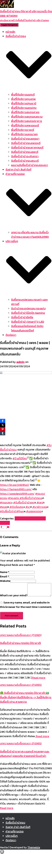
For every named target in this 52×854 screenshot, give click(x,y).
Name (4, 572)
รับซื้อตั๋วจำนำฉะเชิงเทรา (25, 156)
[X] (2, 425)
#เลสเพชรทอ (33, 511)
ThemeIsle (33, 847)
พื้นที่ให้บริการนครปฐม (23, 108)
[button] (29, 90)
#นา (27, 507)
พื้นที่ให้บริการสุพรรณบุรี (25, 125)
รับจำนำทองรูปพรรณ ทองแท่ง (28, 308)
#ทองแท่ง (13, 498)
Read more (38, 678)
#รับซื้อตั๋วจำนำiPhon (12, 511)
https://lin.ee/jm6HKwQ (14, 485)
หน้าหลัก (10, 32)
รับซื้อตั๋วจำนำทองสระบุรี (25, 161)
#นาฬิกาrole (39, 507)
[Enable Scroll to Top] (2, 852)
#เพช (39, 502)
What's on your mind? (13, 595)
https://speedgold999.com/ (17, 494)
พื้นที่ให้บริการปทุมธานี (23, 103)
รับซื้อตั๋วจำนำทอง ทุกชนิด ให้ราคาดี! (20, 643)
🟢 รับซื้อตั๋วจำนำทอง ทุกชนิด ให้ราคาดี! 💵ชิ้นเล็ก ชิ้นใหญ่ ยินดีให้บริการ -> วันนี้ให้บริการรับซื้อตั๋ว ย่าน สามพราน (25, 697)
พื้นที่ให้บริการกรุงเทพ (23, 99)
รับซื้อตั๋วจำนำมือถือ (22, 317)
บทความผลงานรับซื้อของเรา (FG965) (21, 635)
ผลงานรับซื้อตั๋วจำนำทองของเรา (29, 165)
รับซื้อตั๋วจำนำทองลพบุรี (24, 152)
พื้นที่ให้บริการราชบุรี (22, 130)
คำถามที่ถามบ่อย (15, 831)
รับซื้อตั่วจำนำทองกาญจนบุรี (27, 147)
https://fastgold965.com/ (16, 489)
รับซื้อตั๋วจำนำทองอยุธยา (25, 139)
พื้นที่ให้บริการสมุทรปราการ (26, 121)
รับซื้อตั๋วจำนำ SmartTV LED (27, 322)
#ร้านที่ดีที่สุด (20, 458)
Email (4, 576)
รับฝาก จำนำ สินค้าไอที (18, 169)
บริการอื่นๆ (12, 836)
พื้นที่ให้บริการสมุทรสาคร (25, 112)
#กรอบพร (6, 502)
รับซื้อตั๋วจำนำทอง (15, 823)
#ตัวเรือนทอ (16, 507)
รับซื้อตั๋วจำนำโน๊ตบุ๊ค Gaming (28, 313)
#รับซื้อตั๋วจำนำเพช (24, 502)
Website (5, 581)
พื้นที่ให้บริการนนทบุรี (23, 94)
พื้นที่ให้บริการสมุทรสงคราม (27, 117)
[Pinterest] (2, 429)
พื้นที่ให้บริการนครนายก (24, 134)
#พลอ (3, 507)
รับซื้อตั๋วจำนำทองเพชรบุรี (25, 143)
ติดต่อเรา (11, 335)
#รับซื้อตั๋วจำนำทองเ (30, 498)
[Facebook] (2, 421)
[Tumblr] (2, 433)
